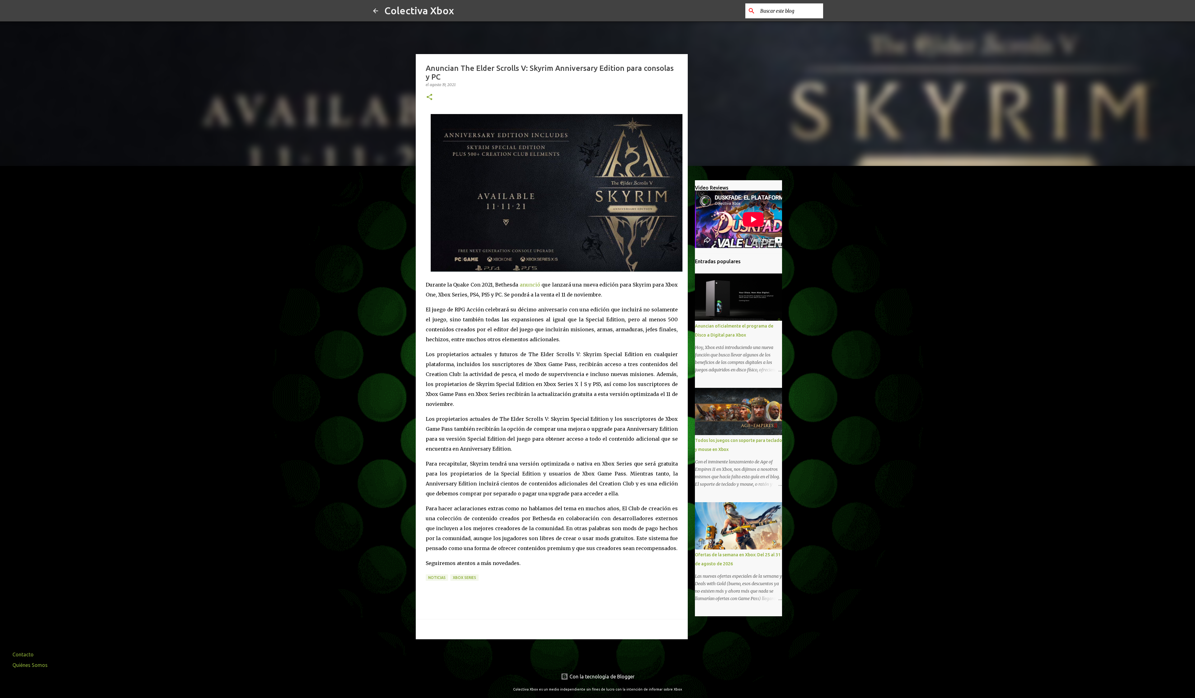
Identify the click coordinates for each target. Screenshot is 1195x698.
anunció (530, 285)
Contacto (23, 654)
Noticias (437, 578)
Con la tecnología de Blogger (601, 676)
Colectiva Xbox (419, 10)
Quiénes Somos (30, 665)
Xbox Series (464, 578)
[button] (429, 97)
